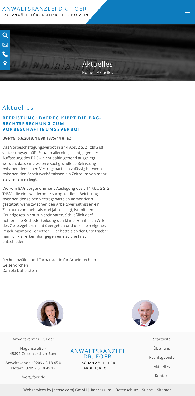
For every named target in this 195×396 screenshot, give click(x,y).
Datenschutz (126, 389)
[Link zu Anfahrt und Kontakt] (5, 65)
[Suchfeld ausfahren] (5, 36)
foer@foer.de (33, 377)
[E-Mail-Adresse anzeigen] (5, 46)
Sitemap (164, 389)
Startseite (162, 339)
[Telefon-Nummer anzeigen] (5, 55)
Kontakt (162, 375)
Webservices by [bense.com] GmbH (55, 389)
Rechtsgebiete (162, 357)
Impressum (101, 389)
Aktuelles (105, 72)
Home (87, 72)
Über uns (161, 348)
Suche (147, 389)
